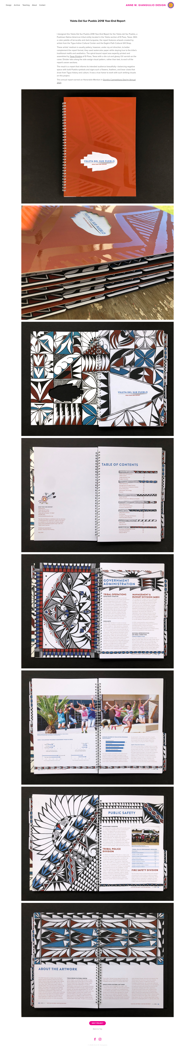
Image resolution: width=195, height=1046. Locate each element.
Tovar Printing (76, 56)
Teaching (26, 5)
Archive (17, 5)
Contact (42, 5)
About (34, 5)
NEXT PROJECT (97, 1023)
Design (8, 5)
